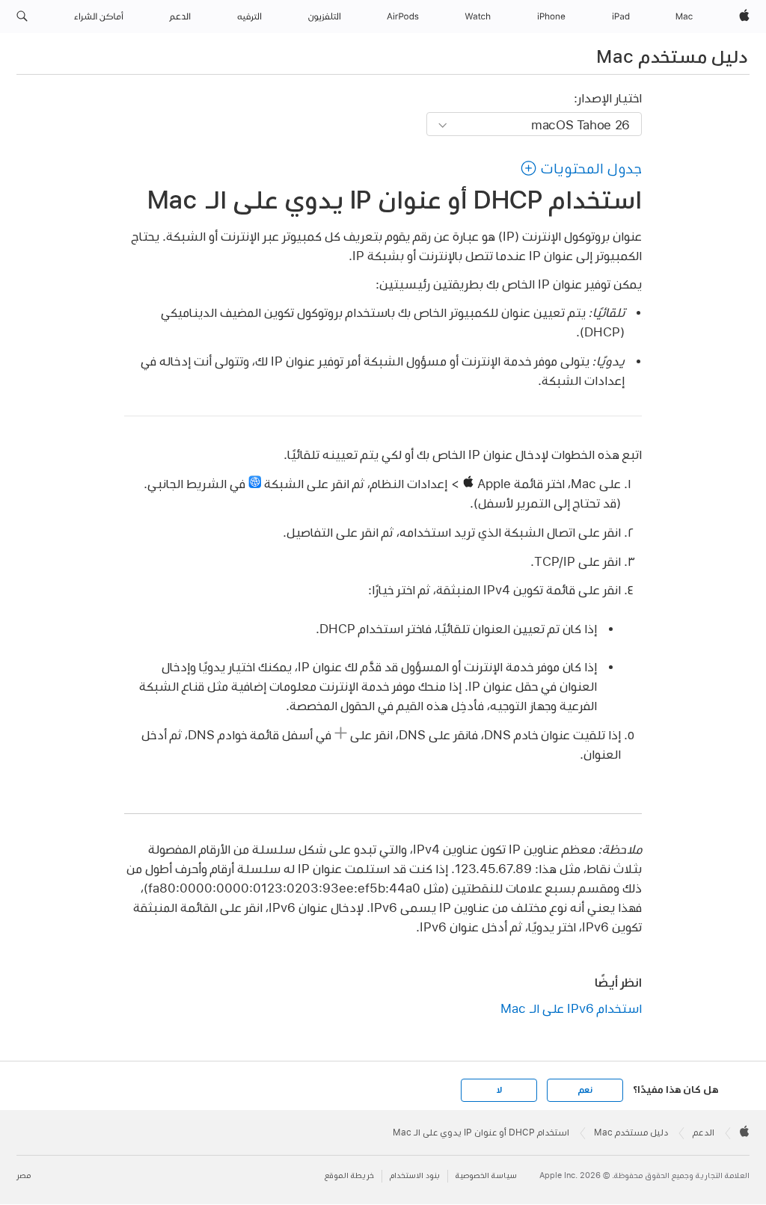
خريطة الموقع (349, 1175)
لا (499, 1089)
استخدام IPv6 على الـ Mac (571, 1008)
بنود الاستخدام (415, 1175)
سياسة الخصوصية (486, 1175)
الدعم (703, 1132)
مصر (23, 1175)
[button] (22, 16)
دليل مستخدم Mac (671, 56)
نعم (584, 1089)
